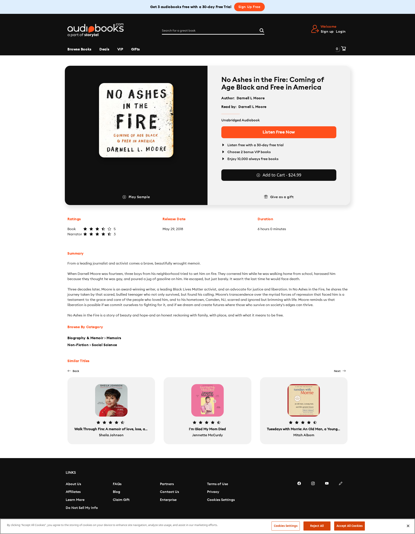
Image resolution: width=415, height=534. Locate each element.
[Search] (262, 30)
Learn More (75, 500)
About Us (73, 484)
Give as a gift (282, 197)
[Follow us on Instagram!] (313, 496)
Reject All (317, 526)
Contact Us (169, 492)
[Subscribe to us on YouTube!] (327, 496)
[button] (73, 371)
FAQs (117, 484)
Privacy (213, 492)
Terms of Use (217, 484)
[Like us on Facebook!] (299, 496)
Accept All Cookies (349, 526)
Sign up (327, 31)
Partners (167, 484)
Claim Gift (121, 500)
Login (341, 31)
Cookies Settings (221, 500)
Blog (116, 492)
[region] (207, 526)
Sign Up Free (249, 7)
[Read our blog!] (341, 496)
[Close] (408, 526)
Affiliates (73, 492)
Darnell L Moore (251, 98)
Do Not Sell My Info (82, 508)
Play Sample (139, 197)
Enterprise (168, 500)
